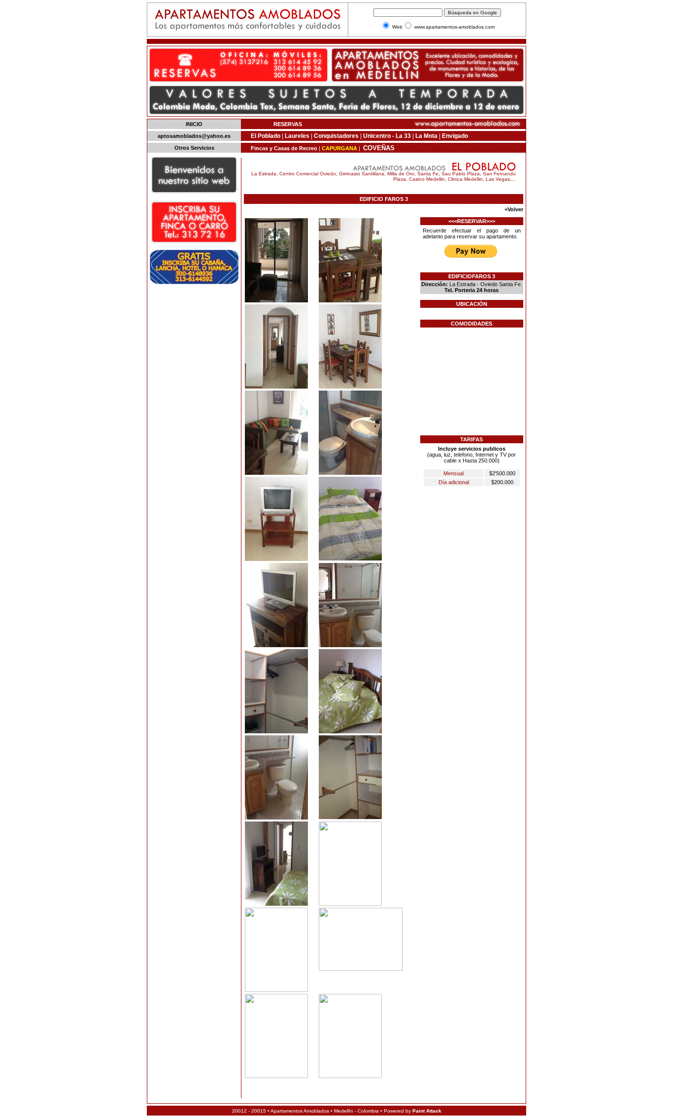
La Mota (427, 135)
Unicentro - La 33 (387, 135)
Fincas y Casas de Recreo (285, 148)
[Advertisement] (192, 437)
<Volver (514, 209)
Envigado (455, 135)
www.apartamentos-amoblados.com (454, 27)
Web (397, 27)
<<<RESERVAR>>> (471, 221)
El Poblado (265, 135)
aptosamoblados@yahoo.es (194, 136)
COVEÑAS (379, 148)
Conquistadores (336, 135)
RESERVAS (287, 124)
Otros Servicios (194, 148)
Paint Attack (426, 1111)
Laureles (297, 135)
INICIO (194, 124)
